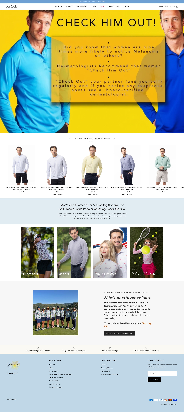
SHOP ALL (58, 6)
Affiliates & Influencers (56, 378)
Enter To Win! (53, 371)
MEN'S (95, 6)
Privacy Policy (163, 404)
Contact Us (104, 365)
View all (92, 142)
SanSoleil (13, 399)
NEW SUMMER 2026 (82, 6)
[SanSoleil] (12, 7)
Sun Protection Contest (96, 1)
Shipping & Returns (107, 368)
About (51, 368)
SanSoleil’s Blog (54, 381)
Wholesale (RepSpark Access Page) (60, 374)
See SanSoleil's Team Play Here (119, 333)
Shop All (52, 365)
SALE (102, 6)
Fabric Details (105, 371)
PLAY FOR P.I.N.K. (113, 6)
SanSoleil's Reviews (55, 387)
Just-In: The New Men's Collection (92, 139)
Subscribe (154, 379)
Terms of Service (173, 404)
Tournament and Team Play (109, 374)
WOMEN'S (69, 6)
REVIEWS (126, 6)
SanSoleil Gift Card (55, 384)
